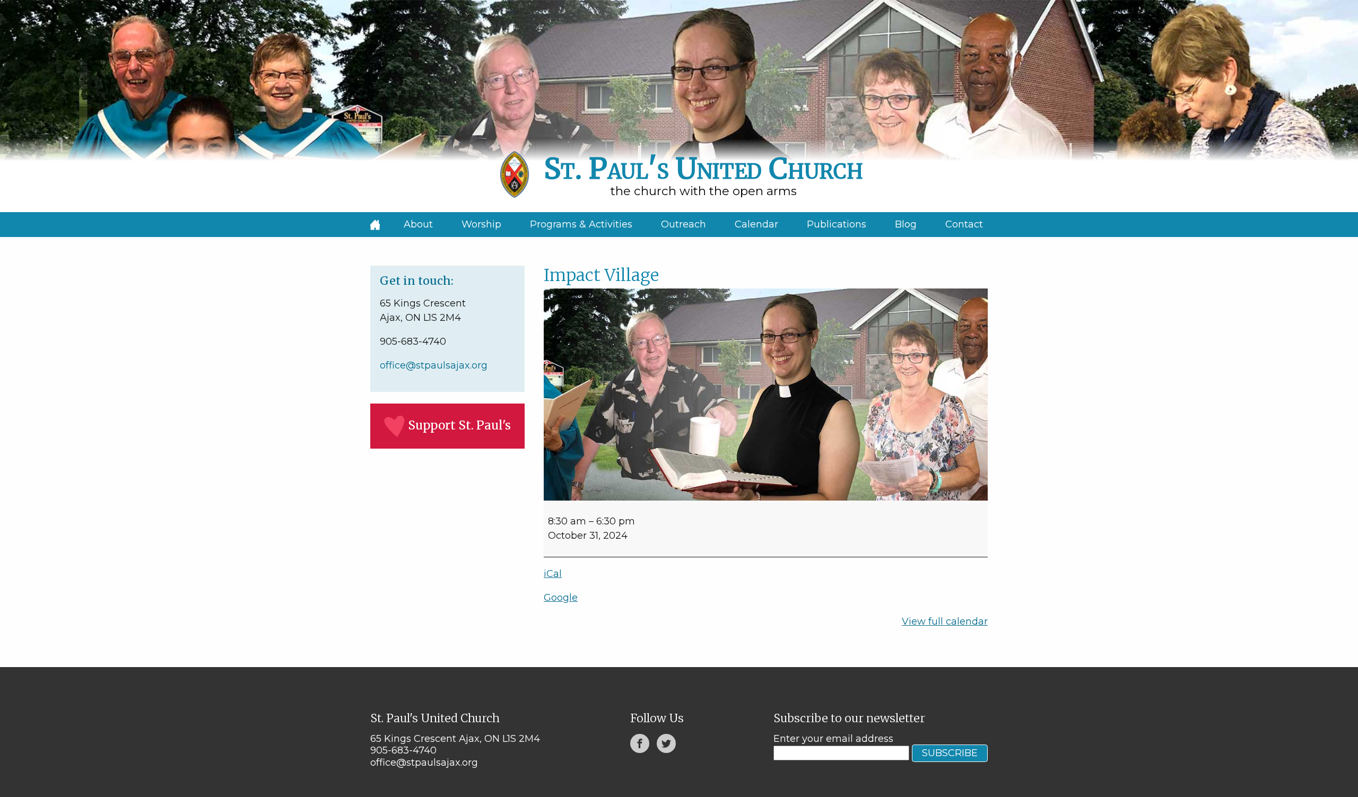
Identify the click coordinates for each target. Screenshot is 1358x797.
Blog (906, 224)
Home (375, 225)
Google (561, 597)
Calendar (756, 224)
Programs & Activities (581, 224)
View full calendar (945, 621)
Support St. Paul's (459, 425)
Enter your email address (833, 739)
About (418, 224)
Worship (481, 224)
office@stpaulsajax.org (434, 365)
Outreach (683, 224)
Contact (964, 224)
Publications (836, 224)
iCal (553, 574)
